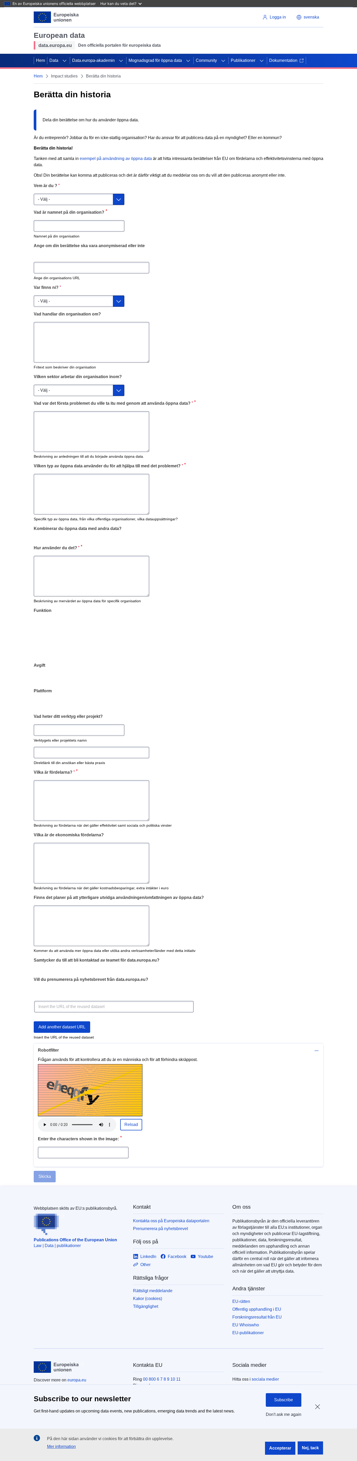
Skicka (44, 1176)
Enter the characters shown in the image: (78, 1139)
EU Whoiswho (245, 1325)
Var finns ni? (47, 287)
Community (206, 60)
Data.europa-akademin (93, 60)
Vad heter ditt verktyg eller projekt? (68, 716)
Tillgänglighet (145, 1306)
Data (53, 60)
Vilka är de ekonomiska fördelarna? (69, 835)
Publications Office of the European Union (75, 1240)
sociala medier (265, 1379)
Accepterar (280, 1448)
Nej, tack (310, 1448)
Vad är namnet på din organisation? (69, 212)
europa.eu (76, 1380)
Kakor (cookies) (147, 1298)
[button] (307, 17)
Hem (40, 60)
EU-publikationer (248, 1333)
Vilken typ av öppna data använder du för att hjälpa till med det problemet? (108, 465)
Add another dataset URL (61, 1027)
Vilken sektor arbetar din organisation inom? (78, 376)
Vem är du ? (47, 185)
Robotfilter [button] (48, 1050)
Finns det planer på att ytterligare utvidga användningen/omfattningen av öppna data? (119, 897)
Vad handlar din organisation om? (67, 314)
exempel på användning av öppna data (116, 158)
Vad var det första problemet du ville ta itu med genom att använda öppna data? (113, 403)
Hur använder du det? (56, 547)
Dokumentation (283, 60)
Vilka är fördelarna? (54, 772)
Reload (131, 1124)
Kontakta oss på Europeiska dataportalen (171, 1221)
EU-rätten (241, 1301)
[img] (90, 1090)
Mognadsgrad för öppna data (155, 60)
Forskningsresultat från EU (257, 1317)
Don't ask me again (283, 1414)
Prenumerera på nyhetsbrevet (160, 1228)
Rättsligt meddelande (152, 1291)
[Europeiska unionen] (56, 17)
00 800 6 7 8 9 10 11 (162, 1379)
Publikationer (243, 60)
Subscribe (283, 1400)
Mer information (61, 1446)
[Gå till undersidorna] (64, 60)
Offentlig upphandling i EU (256, 1309)
